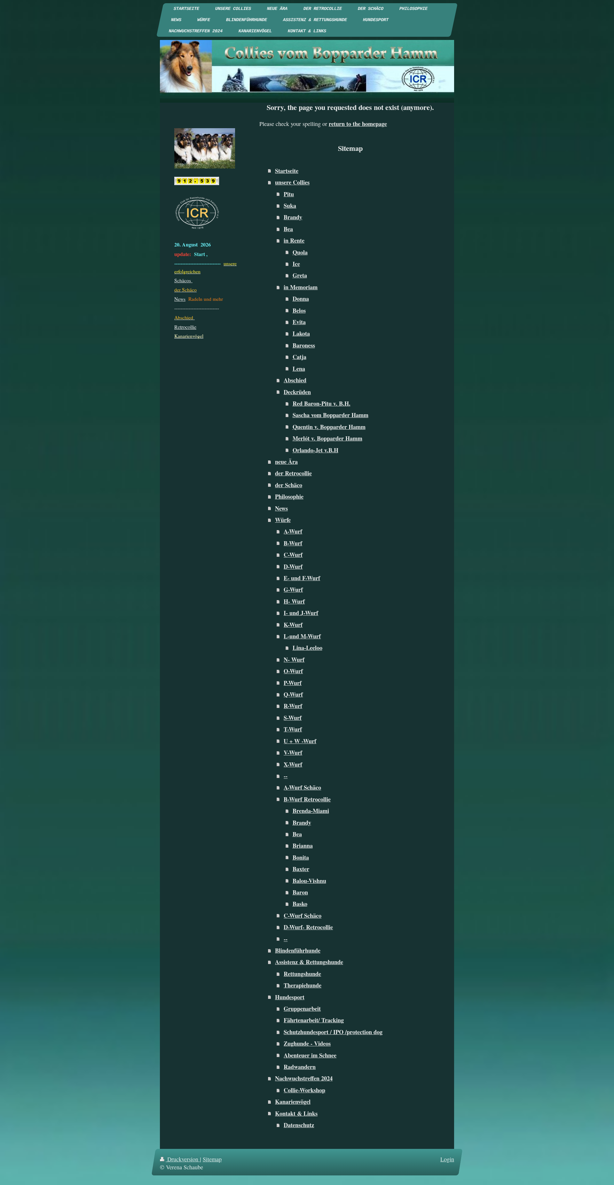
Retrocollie (185, 327)
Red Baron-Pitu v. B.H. (321, 403)
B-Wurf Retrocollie (307, 799)
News (281, 508)
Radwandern (300, 1067)
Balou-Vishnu (309, 881)
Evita (299, 322)
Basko (300, 904)
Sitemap (212, 1159)
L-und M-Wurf (302, 636)
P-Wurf (293, 683)
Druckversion (183, 1159)
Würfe (283, 520)
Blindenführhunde (297, 950)
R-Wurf (293, 706)
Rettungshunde (302, 974)
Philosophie (289, 496)
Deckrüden (297, 392)
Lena (299, 368)
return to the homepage (358, 124)
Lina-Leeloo (307, 647)
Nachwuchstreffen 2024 (304, 1078)
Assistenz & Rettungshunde (309, 962)
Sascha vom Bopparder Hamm (330, 415)
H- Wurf (294, 601)
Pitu (289, 194)
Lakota (301, 333)
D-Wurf (293, 566)
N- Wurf (294, 659)
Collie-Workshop (304, 1090)
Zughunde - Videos (307, 1043)
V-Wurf (293, 752)
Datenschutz (299, 1125)
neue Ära (286, 461)
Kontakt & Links (296, 1113)
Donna (301, 298)
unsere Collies (292, 182)
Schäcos (183, 280)
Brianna (303, 845)
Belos (299, 310)
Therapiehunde (302, 985)
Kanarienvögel (293, 1101)
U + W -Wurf (300, 741)
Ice (296, 264)
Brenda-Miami (311, 811)
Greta (300, 275)
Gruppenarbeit (302, 1008)
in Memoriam (301, 287)
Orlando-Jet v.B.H (315, 450)
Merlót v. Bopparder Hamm (327, 438)
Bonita (301, 857)
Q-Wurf (293, 694)
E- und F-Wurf (302, 578)
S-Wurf (293, 717)
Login (447, 1159)
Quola (300, 252)
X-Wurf (293, 764)
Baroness (304, 345)
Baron (300, 892)
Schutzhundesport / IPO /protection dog (333, 1032)
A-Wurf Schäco (302, 787)
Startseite (286, 171)
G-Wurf (293, 589)
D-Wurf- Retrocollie (308, 927)
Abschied (295, 380)
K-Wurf (293, 624)
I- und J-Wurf (301, 613)
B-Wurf (293, 543)
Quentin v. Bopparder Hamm (329, 427)
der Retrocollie (293, 473)
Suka (290, 205)
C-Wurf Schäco (302, 915)
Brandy (293, 217)
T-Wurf (293, 729)
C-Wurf (293, 554)
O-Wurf (293, 671)
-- (285, 776)
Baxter (301, 869)
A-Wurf (293, 531)
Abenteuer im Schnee (310, 1055)
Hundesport (289, 997)
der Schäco (288, 485)
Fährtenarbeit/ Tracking (314, 1020)
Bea (288, 229)
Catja (299, 357)
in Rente (294, 240)
